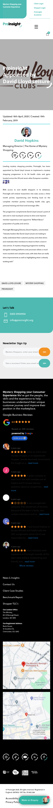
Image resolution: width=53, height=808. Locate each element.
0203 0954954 (18, 314)
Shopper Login (40, 8)
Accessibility (12, 798)
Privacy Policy (13, 802)
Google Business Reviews (18, 415)
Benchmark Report (13, 597)
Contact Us (9, 584)
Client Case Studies (13, 590)
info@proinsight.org (21, 320)
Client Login (38, 3)
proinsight (7, 289)
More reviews (26, 565)
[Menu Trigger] (36, 27)
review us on (18, 438)
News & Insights (11, 577)
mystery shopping (35, 283)
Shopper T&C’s (10, 603)
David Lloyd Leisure (11, 283)
